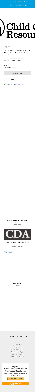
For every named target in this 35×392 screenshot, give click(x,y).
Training (14, 68)
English (26, 5)
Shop (11, 5)
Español (20, 5)
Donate (16, 5)
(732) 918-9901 (13, 1)
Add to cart (17, 60)
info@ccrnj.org (24, 1)
